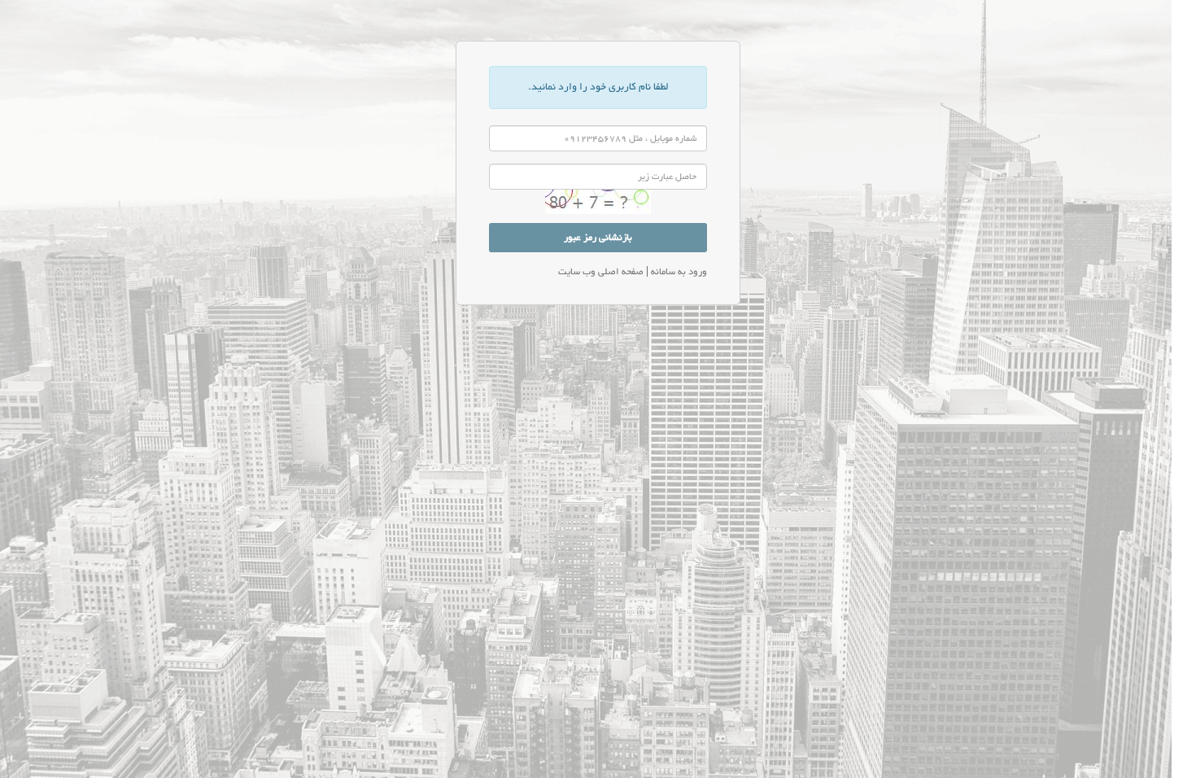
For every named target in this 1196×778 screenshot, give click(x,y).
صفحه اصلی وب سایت (601, 272)
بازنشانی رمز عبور (598, 238)
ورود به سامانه (677, 272)
